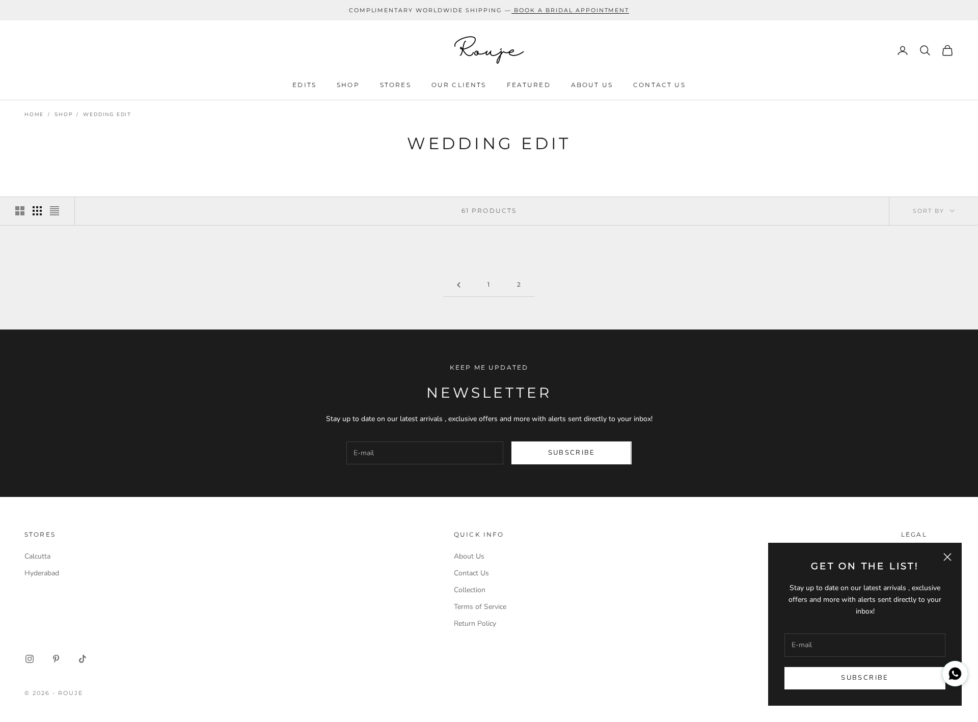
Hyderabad (41, 573)
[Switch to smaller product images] (37, 211)
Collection (469, 590)
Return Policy (475, 623)
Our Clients (458, 85)
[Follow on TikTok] (82, 659)
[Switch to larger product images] (19, 211)
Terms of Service (480, 607)
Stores (395, 85)
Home (34, 114)
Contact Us (659, 85)
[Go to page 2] (458, 284)
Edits (304, 85)
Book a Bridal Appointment (572, 10)
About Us (592, 85)
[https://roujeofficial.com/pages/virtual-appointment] (512, 10)
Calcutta (37, 556)
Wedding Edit (107, 114)
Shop (348, 85)
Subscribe (864, 677)
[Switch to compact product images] (54, 211)
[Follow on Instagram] (29, 659)
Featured (529, 85)
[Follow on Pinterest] (56, 659)
